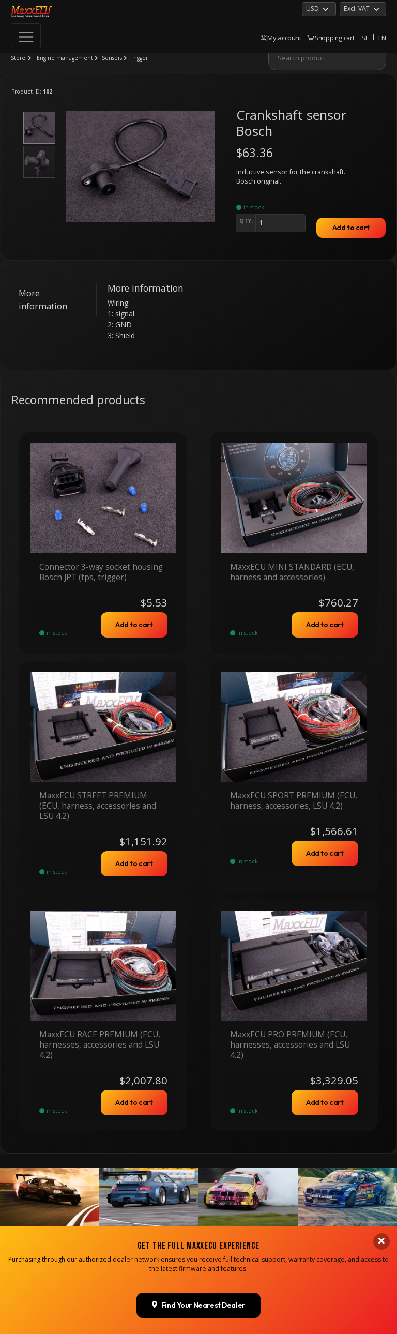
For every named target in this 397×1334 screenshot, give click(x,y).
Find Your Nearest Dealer (203, 1305)
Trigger (139, 58)
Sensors (112, 58)
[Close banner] (381, 1241)
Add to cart (351, 227)
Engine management (65, 58)
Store (18, 58)
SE (365, 37)
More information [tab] (43, 299)
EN (382, 37)
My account (283, 37)
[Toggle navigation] (26, 35)
